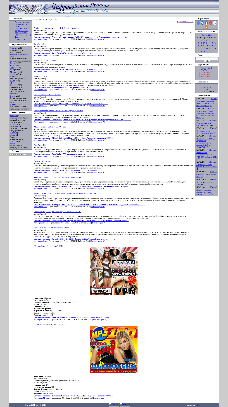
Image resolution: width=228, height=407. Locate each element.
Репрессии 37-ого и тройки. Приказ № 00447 (206, 166)
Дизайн (13, 85)
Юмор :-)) (14, 141)
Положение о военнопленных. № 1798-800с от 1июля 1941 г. (206, 156)
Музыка (13, 72)
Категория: (38, 39)
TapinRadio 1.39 (40, 145)
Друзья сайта (20, 39)
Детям (12, 96)
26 (209, 49)
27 (212, 49)
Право (12, 135)
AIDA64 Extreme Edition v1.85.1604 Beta (50, 127)
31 (204, 51)
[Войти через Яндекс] (210, 23)
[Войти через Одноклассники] (206, 27)
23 (201, 49)
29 (198, 51)
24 (204, 49)
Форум (17, 37)
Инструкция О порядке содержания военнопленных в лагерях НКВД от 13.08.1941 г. (205, 143)
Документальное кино (19, 54)
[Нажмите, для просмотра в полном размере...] (114, 294)
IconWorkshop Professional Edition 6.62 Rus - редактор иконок (58, 111)
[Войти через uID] (198, 23)
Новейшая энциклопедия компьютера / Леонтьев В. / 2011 (57, 212)
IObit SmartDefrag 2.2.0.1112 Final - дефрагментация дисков (57, 177)
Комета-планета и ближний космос (203, 124)
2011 (43, 19)
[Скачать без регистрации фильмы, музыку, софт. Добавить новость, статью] (29, 14)
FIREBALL (205, 70)
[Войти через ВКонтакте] (202, 23)
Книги (12, 63)
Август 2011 (207, 35)
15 (198, 46)
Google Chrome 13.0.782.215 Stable (47, 95)
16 (201, 46)
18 (207, 46)
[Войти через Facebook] (206, 23)
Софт (12, 68)
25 (207, 49)
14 (215, 43)
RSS (216, 1)
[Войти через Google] (215, 23)
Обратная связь (21, 28)
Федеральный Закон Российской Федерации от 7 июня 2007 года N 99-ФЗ (206, 114)
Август (50, 19)
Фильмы (13, 48)
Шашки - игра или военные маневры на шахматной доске (204, 192)
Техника (13, 116)
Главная (67, 16)
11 (207, 43)
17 (204, 46)
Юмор (12, 81)
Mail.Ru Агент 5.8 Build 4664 (45, 60)
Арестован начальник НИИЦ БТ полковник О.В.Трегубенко (205, 103)
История (13, 133)
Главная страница (22, 22)
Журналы (14, 65)
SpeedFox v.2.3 (39, 44)
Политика (14, 126)
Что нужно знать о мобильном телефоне (205, 132)
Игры (12, 76)
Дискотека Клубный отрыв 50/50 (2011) (50, 324)
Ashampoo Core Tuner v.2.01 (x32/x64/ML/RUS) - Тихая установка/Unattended (65, 193)
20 (212, 46)
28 (215, 49)
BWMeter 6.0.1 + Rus (42, 161)
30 (201, 51)
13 (212, 43)
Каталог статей (21, 33)
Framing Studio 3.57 (41, 76)
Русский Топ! (206, 68)
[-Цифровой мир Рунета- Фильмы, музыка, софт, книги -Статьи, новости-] (79, 14)
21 (215, 46)
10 (204, 43)
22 (198, 49)
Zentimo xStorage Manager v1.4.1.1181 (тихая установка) (56, 28)
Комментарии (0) (98, 39)
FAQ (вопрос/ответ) (23, 35)
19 (209, 46)
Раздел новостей (21, 31)
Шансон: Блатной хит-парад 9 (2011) (48, 246)
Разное (13, 105)
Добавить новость (185, 22)
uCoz (197, 405)
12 (209, 43)
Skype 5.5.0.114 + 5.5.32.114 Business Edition (51, 228)
